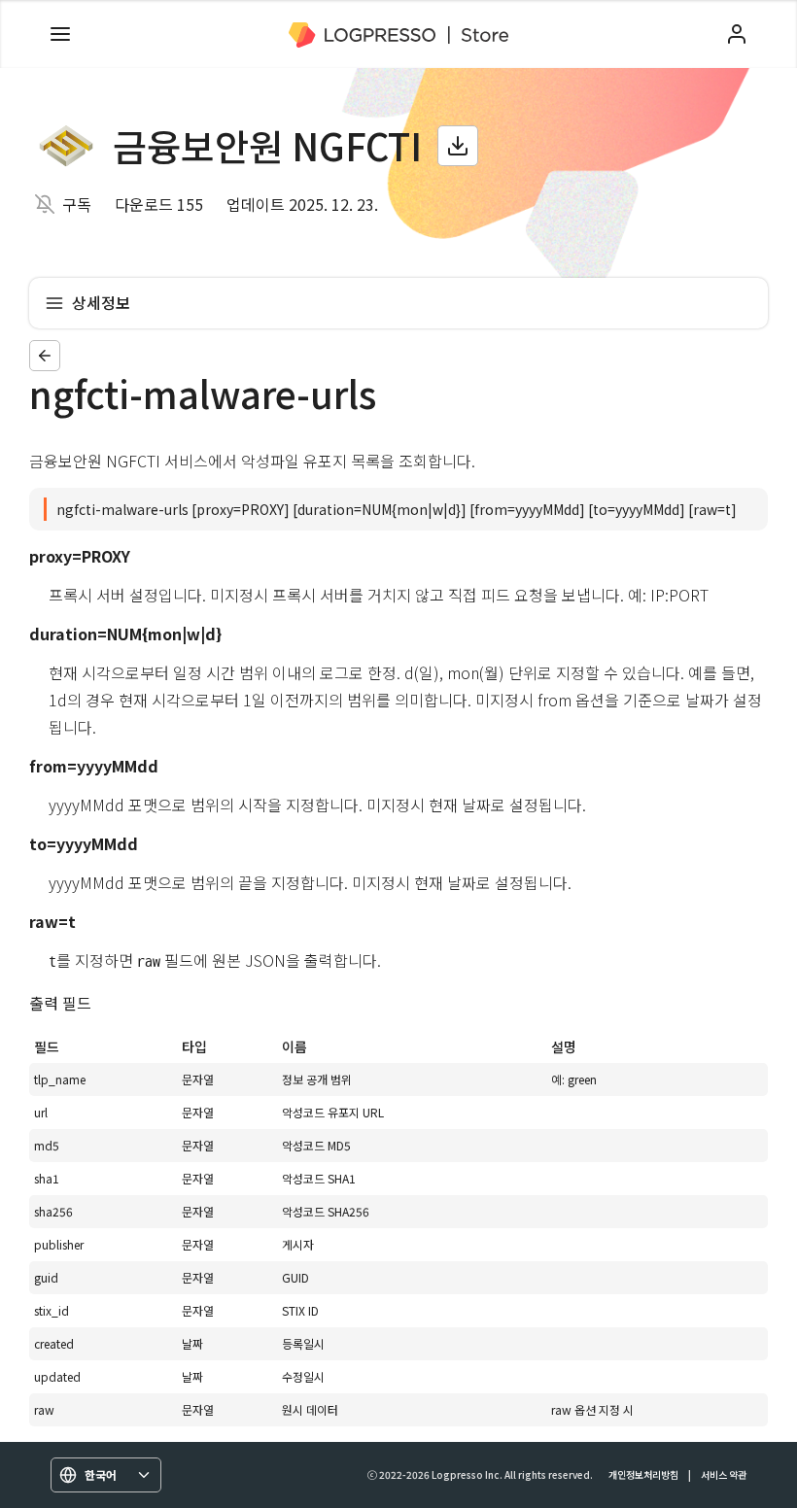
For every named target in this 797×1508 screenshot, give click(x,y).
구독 (76, 204)
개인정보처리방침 (643, 1474)
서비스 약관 (723, 1474)
